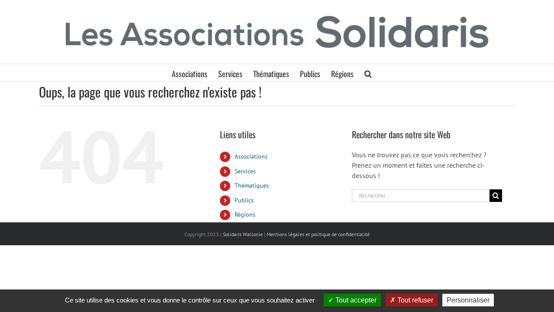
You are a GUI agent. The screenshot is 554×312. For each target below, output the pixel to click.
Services (245, 171)
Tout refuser (414, 300)
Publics (244, 200)
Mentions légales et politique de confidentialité (318, 234)
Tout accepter (355, 300)
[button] (368, 72)
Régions (245, 214)
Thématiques (252, 185)
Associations (251, 156)
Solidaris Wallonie (243, 234)
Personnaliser (468, 300)
